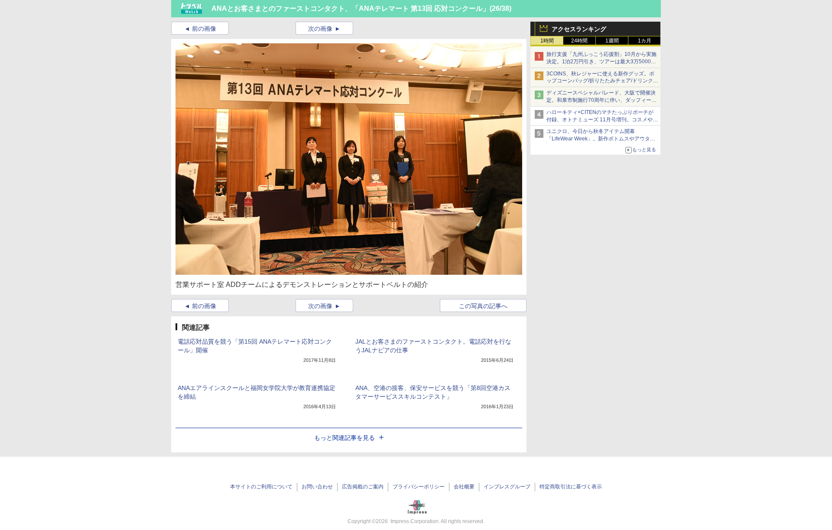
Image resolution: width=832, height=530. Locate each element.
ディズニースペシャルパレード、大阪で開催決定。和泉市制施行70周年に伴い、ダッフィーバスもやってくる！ (601, 100)
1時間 (547, 41)
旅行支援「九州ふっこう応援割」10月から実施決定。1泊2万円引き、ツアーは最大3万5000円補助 (601, 61)
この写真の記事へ (483, 305)
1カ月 (644, 41)
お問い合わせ (317, 487)
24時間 (579, 41)
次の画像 (320, 28)
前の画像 (204, 28)
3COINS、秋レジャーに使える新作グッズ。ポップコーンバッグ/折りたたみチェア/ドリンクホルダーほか (602, 81)
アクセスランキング (579, 29)
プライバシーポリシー (419, 487)
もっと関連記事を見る (344, 437)
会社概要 (464, 487)
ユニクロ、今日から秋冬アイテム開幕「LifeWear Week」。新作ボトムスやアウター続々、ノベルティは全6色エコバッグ (600, 138)
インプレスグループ (507, 487)
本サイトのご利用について (261, 487)
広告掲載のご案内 (363, 487)
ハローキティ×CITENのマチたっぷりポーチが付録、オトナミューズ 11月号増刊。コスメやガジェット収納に (602, 119)
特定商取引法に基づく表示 (571, 487)
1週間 (612, 41)
